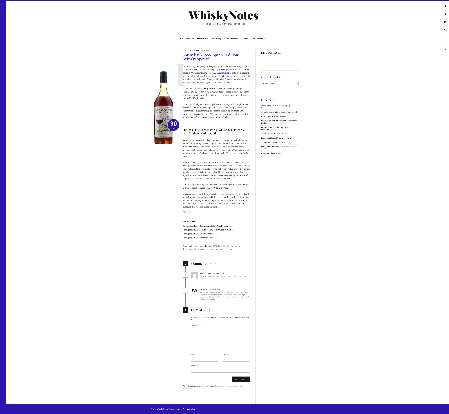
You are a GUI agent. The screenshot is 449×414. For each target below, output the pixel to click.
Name (194, 354)
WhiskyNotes (224, 14)
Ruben (202, 289)
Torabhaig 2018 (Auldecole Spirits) (273, 142)
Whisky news (202, 39)
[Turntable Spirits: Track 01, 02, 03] (445, 54)
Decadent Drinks (229, 203)
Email (226, 354)
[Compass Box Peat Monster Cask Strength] (445, 50)
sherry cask (203, 249)
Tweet (186, 212)
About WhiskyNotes (258, 39)
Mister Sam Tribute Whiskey (271, 153)
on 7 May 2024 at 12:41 (214, 273)
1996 (215, 246)
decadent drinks (190, 249)
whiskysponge (227, 249)
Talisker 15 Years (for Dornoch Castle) (274, 134)
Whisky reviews (187, 39)
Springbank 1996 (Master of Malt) (198, 237)
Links (245, 39)
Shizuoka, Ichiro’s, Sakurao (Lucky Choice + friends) (279, 112)
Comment (196, 326)
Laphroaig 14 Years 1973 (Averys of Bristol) (276, 138)
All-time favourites (232, 39)
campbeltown (236, 246)
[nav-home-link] (445, 45)
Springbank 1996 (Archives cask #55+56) (201, 233)
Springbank (205, 50)
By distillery (215, 39)
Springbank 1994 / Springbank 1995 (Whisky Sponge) (207, 226)
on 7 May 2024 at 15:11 (216, 289)
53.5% (226, 246)
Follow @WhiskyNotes (271, 53)
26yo (220, 246)
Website (194, 365)
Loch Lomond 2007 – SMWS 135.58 (273, 116)
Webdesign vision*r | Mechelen (181, 409)
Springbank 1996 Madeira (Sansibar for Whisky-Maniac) (208, 229)
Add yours (212, 263)
